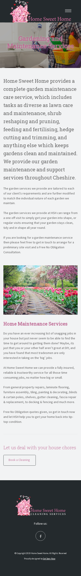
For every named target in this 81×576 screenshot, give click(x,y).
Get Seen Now (49, 558)
